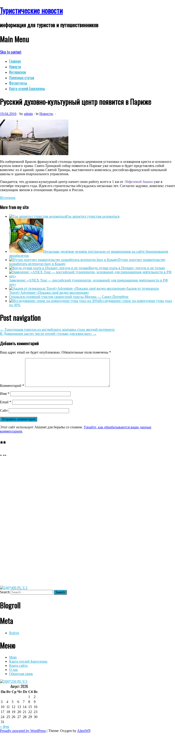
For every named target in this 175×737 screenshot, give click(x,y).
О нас (13, 670)
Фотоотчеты (18, 83)
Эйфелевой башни (138, 182)
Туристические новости (31, 10)
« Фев (4, 727)
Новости (15, 66)
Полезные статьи (21, 77)
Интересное (17, 72)
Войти (14, 633)
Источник (7, 198)
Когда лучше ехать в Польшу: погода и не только (127, 268)
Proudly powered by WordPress (23, 731)
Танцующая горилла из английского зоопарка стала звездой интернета (57, 329)
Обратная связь (21, 674)
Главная (15, 61)
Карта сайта (18, 665)
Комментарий (12, 386)
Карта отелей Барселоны (27, 88)
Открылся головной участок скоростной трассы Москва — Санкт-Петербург (69, 297)
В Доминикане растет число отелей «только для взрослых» (48, 334)
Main (13, 657)
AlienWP (83, 731)
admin (28, 114)
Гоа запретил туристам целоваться (92, 216)
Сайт (4, 410)
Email (5, 402)
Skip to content (10, 52)
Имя (4, 394)
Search (5, 592)
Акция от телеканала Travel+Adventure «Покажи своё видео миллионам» (84, 290)
